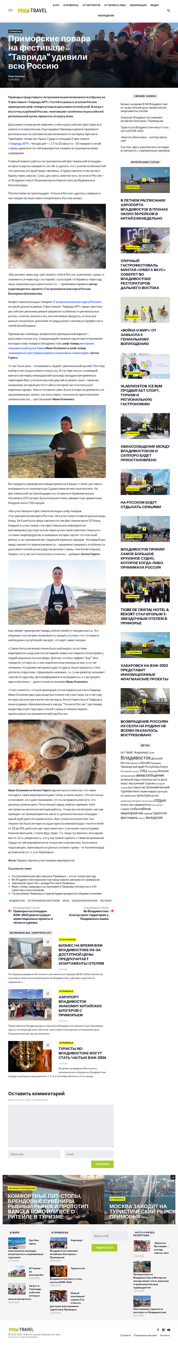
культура (144, 795)
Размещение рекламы (145, 1335)
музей (154, 795)
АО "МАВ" (127, 752)
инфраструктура (157, 791)
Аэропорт (141, 752)
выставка (134, 787)
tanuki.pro (33, 1337)
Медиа (155, 5)
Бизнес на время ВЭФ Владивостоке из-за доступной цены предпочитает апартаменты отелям (144, 107)
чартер (142, 818)
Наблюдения (106, 15)
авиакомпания (128, 775)
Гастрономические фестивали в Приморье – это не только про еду (54, 876)
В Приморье (71, 5)
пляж (153, 805)
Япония (163, 771)
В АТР (56, 5)
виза (164, 779)
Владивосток (17, 900)
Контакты (165, 1335)
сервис (125, 809)
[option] (53, 1200)
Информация (138, 5)
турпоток (160, 813)
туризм (148, 813)
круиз (133, 795)
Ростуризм (126, 771)
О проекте (125, 1335)
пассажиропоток (140, 804)
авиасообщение (150, 775)
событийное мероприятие (136, 811)
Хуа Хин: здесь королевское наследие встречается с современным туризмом (145, 148)
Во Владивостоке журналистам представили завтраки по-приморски (55, 879)
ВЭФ (152, 752)
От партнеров (91, 5)
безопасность (151, 779)
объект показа (147, 801)
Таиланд (152, 771)
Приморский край (132, 766)
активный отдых (131, 779)
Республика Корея (156, 766)
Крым (66, 900)
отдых (160, 800)
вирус (124, 783)
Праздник (155, 763)
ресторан (105, 900)
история (125, 795)
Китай (145, 763)
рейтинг (159, 805)
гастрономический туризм (44, 900)
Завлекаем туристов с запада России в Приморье (43, 883)
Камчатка (135, 763)
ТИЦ (143, 771)
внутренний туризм (142, 783)
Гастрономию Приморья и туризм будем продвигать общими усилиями (57, 893)
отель (124, 804)
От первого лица (115, 5)
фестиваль (129, 817)
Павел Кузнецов (16, 76)
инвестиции (139, 791)
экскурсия (154, 817)
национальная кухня (84, 900)
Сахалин (135, 771)
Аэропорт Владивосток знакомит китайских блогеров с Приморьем (142, 119)
